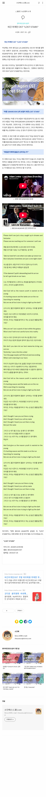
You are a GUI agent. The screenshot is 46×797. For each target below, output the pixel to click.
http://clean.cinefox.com (13, 590)
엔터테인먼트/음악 (23, 23)
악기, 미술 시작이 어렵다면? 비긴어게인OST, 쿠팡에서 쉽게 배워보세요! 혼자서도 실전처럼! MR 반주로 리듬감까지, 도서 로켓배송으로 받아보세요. (23, 581)
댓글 (3, 701)
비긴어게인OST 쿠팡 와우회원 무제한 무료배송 (23, 577)
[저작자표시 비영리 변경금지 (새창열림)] (27, 611)
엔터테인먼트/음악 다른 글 (10, 649)
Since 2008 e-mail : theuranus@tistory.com (18, 714)
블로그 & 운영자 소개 (24, 11)
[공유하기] (9, 610)
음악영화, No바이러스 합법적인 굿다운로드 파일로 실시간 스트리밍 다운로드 (16, 597)
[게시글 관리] (12, 610)
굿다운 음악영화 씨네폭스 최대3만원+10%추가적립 (16, 593)
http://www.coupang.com (13, 574)
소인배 (17, 32)
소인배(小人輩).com (23, 3)
